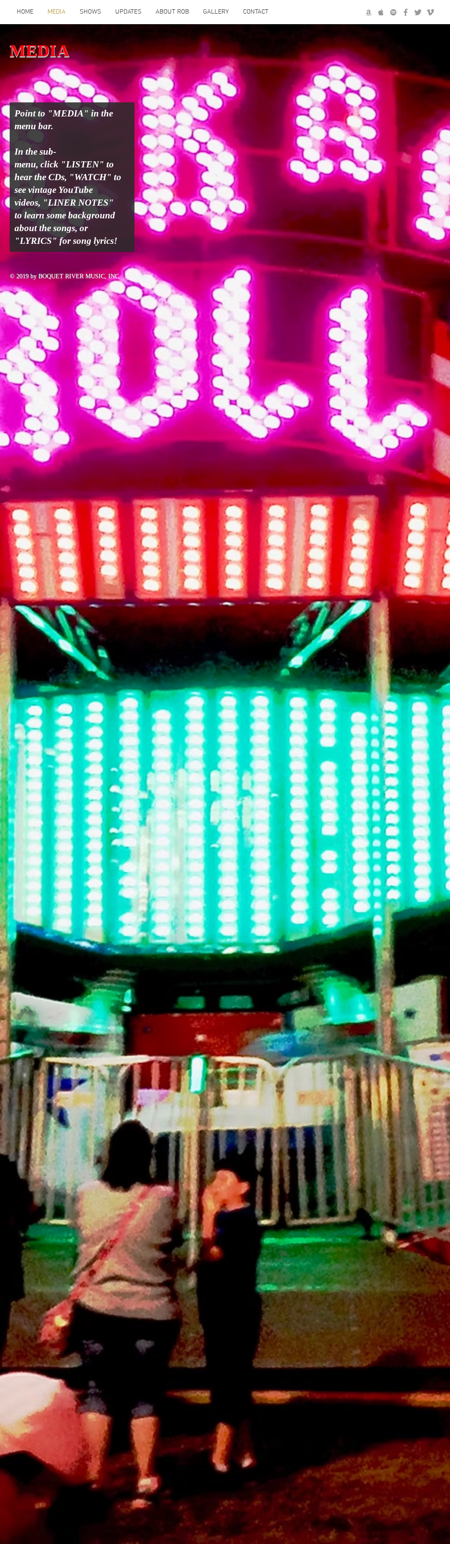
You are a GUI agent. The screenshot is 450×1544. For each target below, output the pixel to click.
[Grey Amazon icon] (369, 12)
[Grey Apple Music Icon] (381, 12)
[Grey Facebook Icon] (405, 12)
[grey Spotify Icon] (393, 12)
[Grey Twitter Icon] (418, 12)
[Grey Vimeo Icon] (430, 12)
